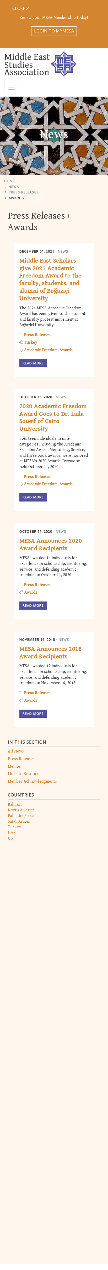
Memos (14, 766)
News (14, 186)
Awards (16, 198)
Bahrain (14, 804)
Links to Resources (25, 773)
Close (19, 8)
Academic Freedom (40, 350)
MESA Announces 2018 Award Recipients (50, 652)
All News (16, 751)
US (10, 838)
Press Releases (24, 192)
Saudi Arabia (19, 821)
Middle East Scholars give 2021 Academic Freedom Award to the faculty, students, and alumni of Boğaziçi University (50, 279)
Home (9, 181)
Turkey (14, 827)
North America (21, 810)
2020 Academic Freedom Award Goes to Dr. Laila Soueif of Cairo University (53, 417)
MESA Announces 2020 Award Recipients (50, 544)
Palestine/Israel (22, 815)
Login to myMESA (54, 31)
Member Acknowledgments (32, 781)
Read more (33, 363)
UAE (11, 832)
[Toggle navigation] (11, 87)
